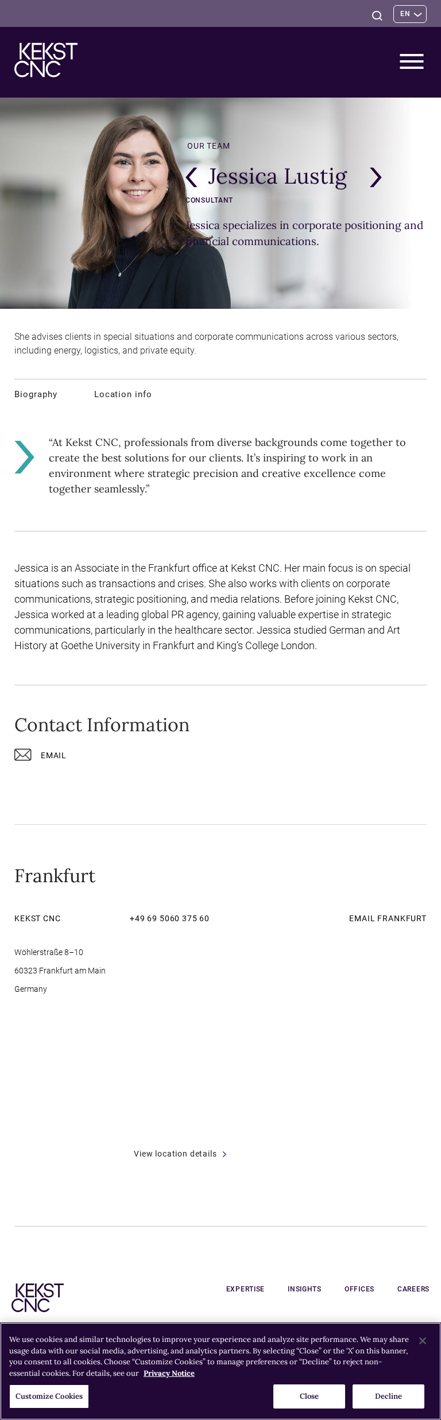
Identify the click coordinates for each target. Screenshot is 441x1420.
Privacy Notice (169, 1373)
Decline (389, 1396)
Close (309, 1396)
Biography (35, 394)
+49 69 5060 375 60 (170, 918)
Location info (123, 394)
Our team (208, 145)
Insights (305, 1289)
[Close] (422, 1340)
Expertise (245, 1289)
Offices (359, 1289)
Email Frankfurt (388, 918)
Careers (413, 1289)
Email (54, 755)
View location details (175, 1153)
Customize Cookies (49, 1396)
